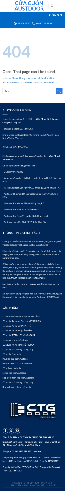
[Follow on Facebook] (5, 431)
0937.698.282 (24, 451)
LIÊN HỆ (52, 485)
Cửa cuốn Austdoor (29, 6)
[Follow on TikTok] (11, 431)
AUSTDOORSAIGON (29, 467)
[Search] (52, 6)
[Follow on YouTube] (17, 431)
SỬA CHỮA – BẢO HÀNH (22, 485)
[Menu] (60, 6)
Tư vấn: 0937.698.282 (12, 171)
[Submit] (59, 91)
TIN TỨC (41, 485)
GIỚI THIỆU (33, 483)
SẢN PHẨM (46, 483)
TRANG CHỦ (18, 483)
